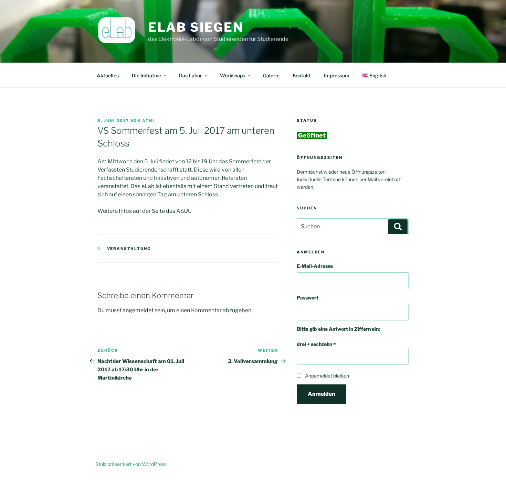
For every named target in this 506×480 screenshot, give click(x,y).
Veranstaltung (129, 248)
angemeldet (138, 310)
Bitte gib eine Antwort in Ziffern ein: (338, 329)
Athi (148, 120)
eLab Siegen (195, 27)
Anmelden (321, 394)
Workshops (232, 75)
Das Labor (190, 75)
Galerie (271, 75)
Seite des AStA (171, 211)
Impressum (336, 75)
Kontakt (302, 75)
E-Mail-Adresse (315, 266)
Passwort (307, 298)
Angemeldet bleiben (327, 376)
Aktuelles (108, 75)
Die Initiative (146, 75)
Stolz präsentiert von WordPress (131, 464)
